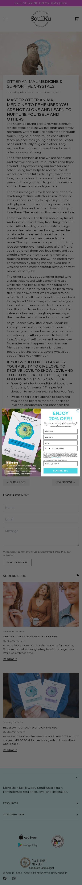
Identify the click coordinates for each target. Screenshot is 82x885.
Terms (59, 457)
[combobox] (47, 448)
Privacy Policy (54, 457)
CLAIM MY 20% (60, 471)
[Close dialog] (78, 410)
